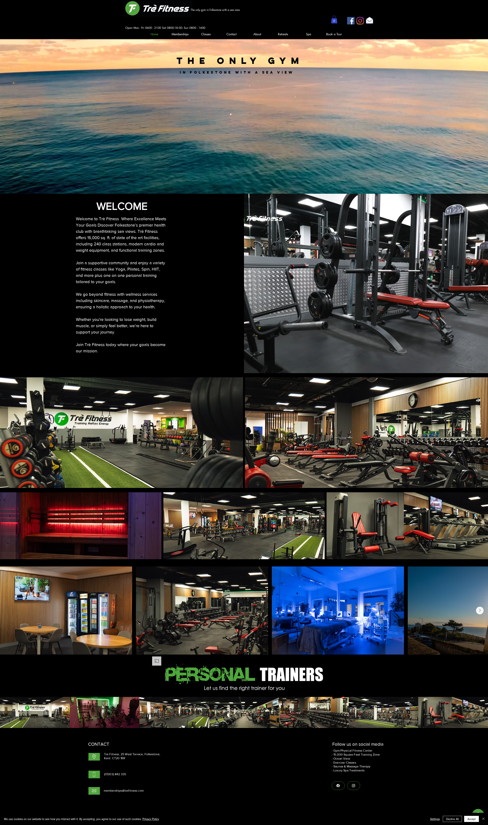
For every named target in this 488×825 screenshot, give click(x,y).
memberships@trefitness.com (124, 790)
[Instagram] (360, 20)
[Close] (483, 819)
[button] (334, 19)
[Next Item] (480, 610)
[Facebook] (351, 20)
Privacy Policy (150, 819)
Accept (471, 819)
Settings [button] (435, 819)
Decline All (452, 819)
